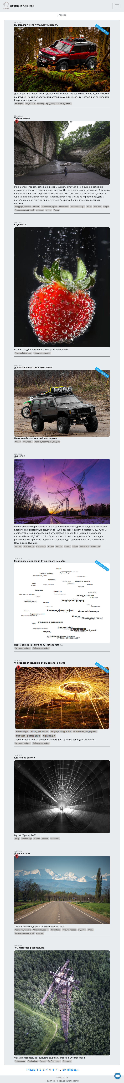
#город (45, 839)
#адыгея (97, 207)
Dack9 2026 (62, 1077)
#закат (67, 546)
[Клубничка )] (62, 287)
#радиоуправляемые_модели (58, 104)
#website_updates (22, 648)
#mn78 (18, 442)
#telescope (41, 546)
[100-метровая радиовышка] (62, 1002)
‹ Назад (30, 1069)
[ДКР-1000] (62, 491)
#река (56, 210)
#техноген (95, 546)
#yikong (40, 104)
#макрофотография (42, 353)
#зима (75, 546)
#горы (106, 207)
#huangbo (19, 104)
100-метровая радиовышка (29, 947)
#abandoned (20, 1061)
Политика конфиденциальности (62, 1080)
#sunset (18, 546)
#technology (29, 546)
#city (17, 839)
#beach (36, 207)
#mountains (64, 207)
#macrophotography (23, 353)
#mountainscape (77, 207)
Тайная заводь (22, 118)
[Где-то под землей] (62, 796)
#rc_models (30, 104)
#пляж (48, 210)
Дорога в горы (22, 853)
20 (64, 1069)
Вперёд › (72, 1069)
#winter (59, 546)
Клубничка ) (20, 224)
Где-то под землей (24, 757)
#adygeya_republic (23, 207)
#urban (51, 546)
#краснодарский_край (24, 210)
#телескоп (84, 546)
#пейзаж (40, 210)
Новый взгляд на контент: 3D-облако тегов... (61, 603)
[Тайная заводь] (62, 152)
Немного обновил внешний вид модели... (61, 403)
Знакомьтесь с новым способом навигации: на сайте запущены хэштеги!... (61, 701)
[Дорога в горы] (62, 890)
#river (89, 207)
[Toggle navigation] (116, 6)
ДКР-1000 (19, 456)
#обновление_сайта (41, 648)
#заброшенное (54, 1061)
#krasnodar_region (49, 207)
